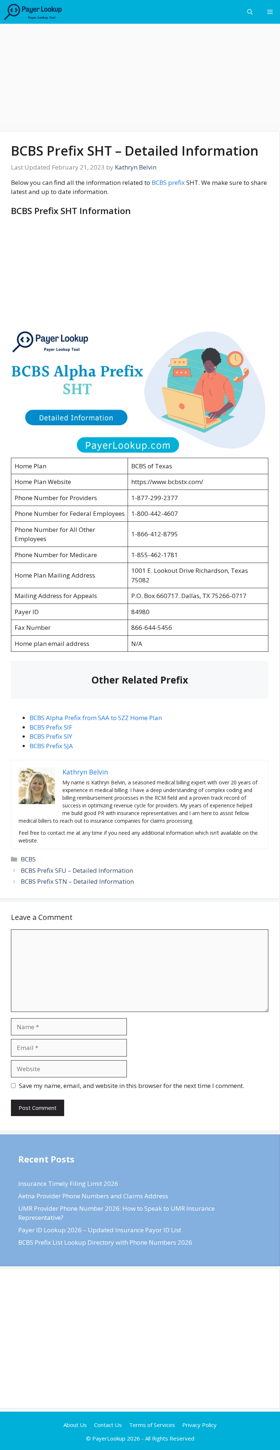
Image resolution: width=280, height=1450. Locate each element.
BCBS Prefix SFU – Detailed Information (77, 870)
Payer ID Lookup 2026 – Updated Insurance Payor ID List (99, 1230)
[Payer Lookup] (33, 12)
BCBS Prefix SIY (51, 736)
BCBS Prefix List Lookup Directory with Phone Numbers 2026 (105, 1242)
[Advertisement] (140, 78)
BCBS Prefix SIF (51, 727)
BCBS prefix (168, 182)
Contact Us (108, 1424)
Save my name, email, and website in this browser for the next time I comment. (131, 1085)
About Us (75, 1424)
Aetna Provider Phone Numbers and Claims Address (93, 1196)
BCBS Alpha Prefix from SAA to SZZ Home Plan (96, 717)
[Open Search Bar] (250, 12)
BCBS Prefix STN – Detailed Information (77, 881)
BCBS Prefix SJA (51, 746)
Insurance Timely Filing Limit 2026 (68, 1183)
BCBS (28, 859)
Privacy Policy (199, 1424)
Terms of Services (152, 1424)
